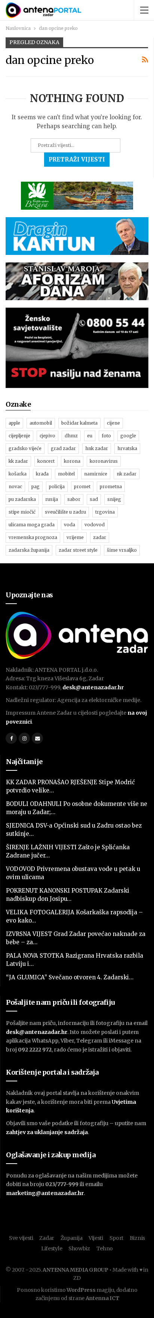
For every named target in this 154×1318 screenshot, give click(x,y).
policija (57, 486)
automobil (41, 423)
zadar (99, 537)
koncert (46, 461)
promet (82, 486)
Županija (72, 1238)
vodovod (94, 524)
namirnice (95, 474)
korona (72, 461)
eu (89, 435)
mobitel (66, 474)
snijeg (114, 499)
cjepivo (47, 435)
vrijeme (75, 537)
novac (15, 486)
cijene (113, 423)
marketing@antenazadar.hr (45, 1193)
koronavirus (104, 461)
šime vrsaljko (122, 550)
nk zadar (126, 474)
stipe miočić (22, 512)
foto (106, 435)
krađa (42, 474)
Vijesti (96, 1238)
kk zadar (18, 461)
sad (94, 499)
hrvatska (127, 448)
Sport (117, 1238)
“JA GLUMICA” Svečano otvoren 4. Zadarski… (69, 977)
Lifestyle (51, 1248)
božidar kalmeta (79, 423)
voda (69, 524)
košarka (18, 474)
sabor (73, 499)
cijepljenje (19, 435)
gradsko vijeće (25, 448)
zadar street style (78, 550)
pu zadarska (22, 499)
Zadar (46, 1238)
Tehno (104, 1248)
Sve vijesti (21, 1238)
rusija (51, 499)
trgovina (105, 512)
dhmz (71, 435)
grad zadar (63, 448)
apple (14, 423)
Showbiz (79, 1248)
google (128, 435)
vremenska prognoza (33, 537)
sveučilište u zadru (65, 512)
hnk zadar (96, 448)
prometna (111, 486)
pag (35, 486)
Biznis (137, 1238)
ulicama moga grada (32, 524)
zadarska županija (29, 550)
